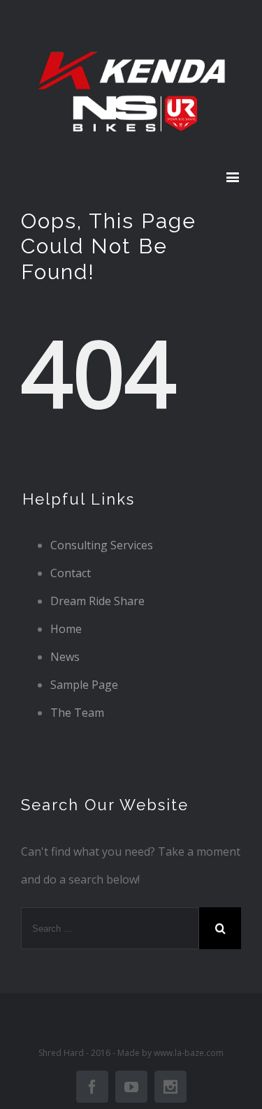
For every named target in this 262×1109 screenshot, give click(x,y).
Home (66, 629)
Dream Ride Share (97, 601)
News (65, 656)
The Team (77, 712)
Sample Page (84, 684)
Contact (70, 573)
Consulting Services (101, 545)
